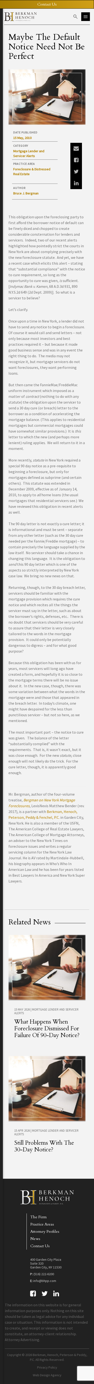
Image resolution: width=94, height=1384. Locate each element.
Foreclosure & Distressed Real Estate (31, 171)
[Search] (75, 17)
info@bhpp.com (44, 1281)
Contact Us (40, 1246)
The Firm (38, 1217)
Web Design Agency (47, 1375)
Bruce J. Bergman (26, 193)
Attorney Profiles (44, 1231)
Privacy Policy (47, 1367)
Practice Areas (42, 1224)
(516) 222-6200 (44, 1274)
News (35, 1238)
